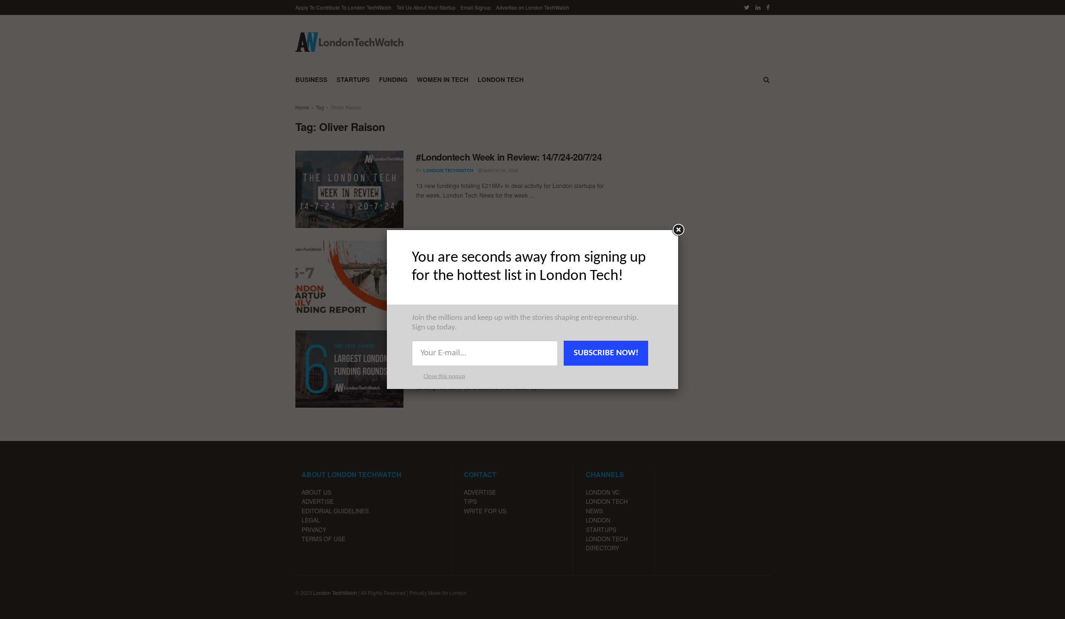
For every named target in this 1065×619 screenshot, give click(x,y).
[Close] (678, 230)
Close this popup (444, 377)
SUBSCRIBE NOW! (606, 353)
